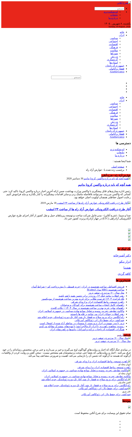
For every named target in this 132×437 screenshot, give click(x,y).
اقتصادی (113, 44)
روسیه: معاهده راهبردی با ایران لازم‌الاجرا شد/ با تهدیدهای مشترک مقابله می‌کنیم (81, 326)
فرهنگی (113, 47)
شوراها (114, 53)
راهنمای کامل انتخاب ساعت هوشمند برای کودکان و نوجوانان (92, 305)
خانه (122, 32)
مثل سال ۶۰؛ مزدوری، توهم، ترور (106, 292)
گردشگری (112, 59)
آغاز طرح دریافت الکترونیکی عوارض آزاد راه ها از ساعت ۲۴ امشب (88, 209)
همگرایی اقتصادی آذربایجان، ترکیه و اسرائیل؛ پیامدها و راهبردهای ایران (87, 329)
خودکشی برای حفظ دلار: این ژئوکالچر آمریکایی (99, 320)
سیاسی (114, 38)
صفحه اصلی (117, 166)
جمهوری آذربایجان (114, 65)
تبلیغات (114, 15)
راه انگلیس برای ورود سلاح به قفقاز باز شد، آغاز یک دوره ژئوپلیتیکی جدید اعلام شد (81, 317)
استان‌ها (113, 62)
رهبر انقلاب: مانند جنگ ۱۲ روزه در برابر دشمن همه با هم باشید (91, 295)
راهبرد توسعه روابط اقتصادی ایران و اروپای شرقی (97, 302)
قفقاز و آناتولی (116, 68)
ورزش (114, 56)
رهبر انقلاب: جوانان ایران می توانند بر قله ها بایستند (97, 314)
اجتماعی (113, 41)
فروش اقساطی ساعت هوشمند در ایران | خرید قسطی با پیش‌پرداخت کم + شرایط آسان (77, 286)
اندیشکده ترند (111, 11)
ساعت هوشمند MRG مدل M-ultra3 (105, 289)
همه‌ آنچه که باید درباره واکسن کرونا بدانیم (104, 184)
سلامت (114, 50)
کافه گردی (124, 273)
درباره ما (113, 18)
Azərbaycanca (117, 71)
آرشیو (120, 335)
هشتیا (127, 267)
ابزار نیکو (125, 261)
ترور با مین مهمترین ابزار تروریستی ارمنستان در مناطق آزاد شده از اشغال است (82, 323)
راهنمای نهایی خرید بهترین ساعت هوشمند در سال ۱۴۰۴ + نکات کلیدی (87, 308)
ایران (121, 35)
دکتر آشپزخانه (122, 255)
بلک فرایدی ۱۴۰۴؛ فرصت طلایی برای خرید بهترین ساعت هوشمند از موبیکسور (82, 298)
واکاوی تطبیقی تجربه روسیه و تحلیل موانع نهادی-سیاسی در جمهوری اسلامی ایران (81, 311)
